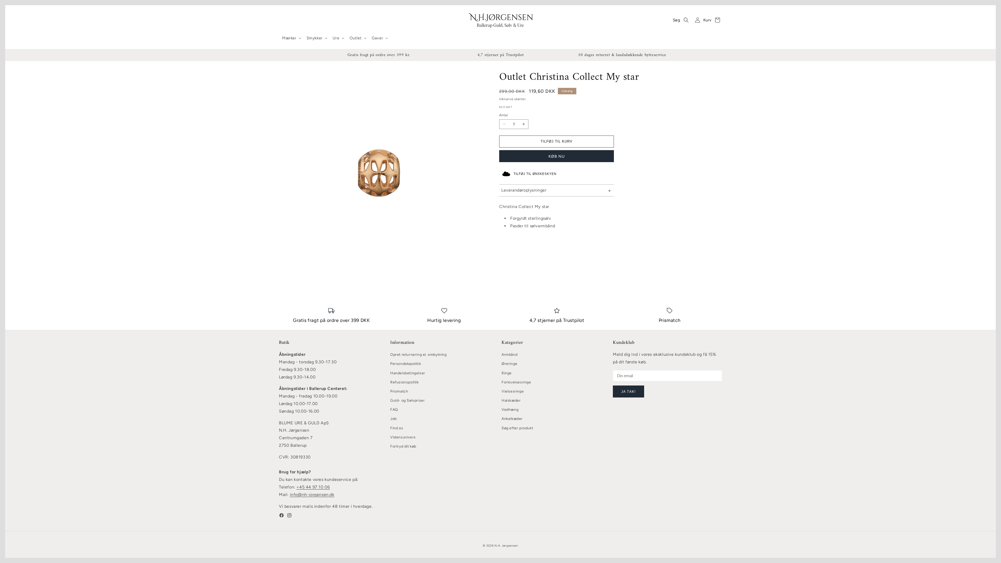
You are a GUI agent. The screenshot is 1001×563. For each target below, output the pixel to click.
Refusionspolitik (404, 382)
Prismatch (399, 391)
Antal (503, 115)
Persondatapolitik (405, 364)
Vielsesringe (513, 391)
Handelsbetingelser (407, 373)
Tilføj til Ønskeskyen (535, 174)
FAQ (394, 409)
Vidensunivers (403, 437)
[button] (291, 38)
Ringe (507, 373)
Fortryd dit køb (403, 446)
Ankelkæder (512, 419)
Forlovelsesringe (516, 382)
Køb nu (556, 156)
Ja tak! (628, 392)
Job (393, 419)
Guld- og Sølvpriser (407, 400)
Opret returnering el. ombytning (418, 354)
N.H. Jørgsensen (506, 545)
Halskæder (511, 400)
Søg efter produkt (517, 428)
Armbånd (509, 354)
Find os (396, 428)
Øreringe (509, 364)
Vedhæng (510, 409)
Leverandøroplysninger (524, 190)
